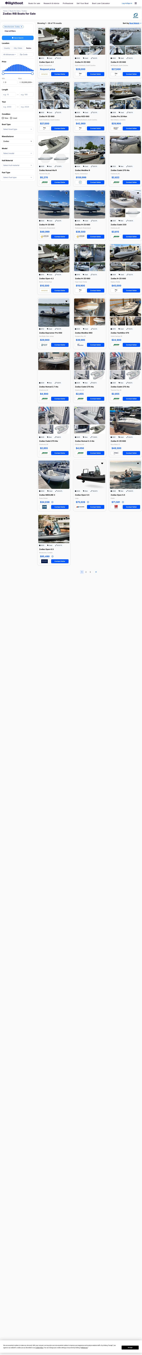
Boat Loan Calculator (101, 3)
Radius (28, 48)
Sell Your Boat (83, 3)
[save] (66, 30)
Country (7, 48)
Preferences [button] (84, 1347)
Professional (68, 3)
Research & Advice (51, 3)
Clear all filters (10, 31)
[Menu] (136, 3)
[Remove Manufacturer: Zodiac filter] (21, 26)
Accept (130, 1347)
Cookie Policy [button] (39, 1347)
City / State (18, 48)
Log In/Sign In (127, 3)
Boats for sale (34, 3)
